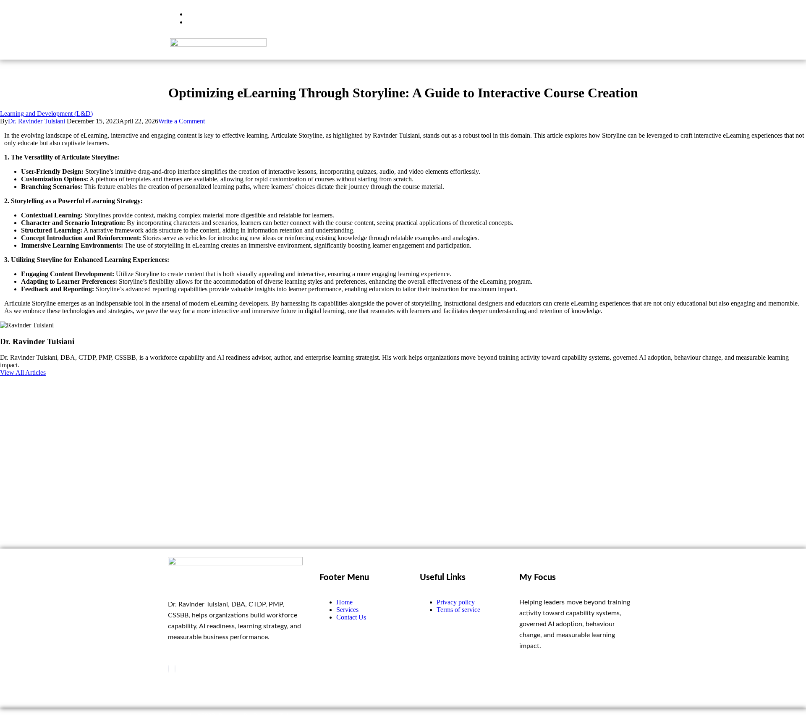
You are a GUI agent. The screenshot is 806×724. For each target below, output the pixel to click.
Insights (501, 48)
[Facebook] (168, 669)
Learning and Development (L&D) (46, 113)
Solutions (457, 48)
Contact (578, 48)
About (540, 48)
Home (416, 48)
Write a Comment (181, 121)
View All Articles (23, 372)
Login (616, 48)
